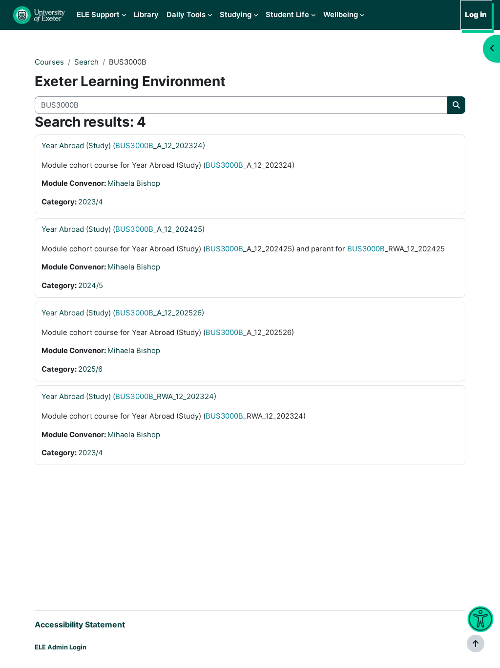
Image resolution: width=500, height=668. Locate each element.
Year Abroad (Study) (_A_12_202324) (123, 145)
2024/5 (90, 285)
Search (86, 62)
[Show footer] (475, 643)
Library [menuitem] (146, 14)
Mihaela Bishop (133, 183)
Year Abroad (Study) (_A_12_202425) (123, 229)
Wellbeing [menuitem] (340, 14)
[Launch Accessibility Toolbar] (480, 619)
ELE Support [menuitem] (98, 14)
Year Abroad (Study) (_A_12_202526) (123, 312)
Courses (49, 62)
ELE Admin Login (60, 647)
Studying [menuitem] (235, 14)
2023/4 (90, 202)
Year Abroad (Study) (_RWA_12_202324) (129, 396)
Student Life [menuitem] (287, 14)
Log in (476, 14)
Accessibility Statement (80, 624)
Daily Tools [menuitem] (186, 14)
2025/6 (90, 369)
